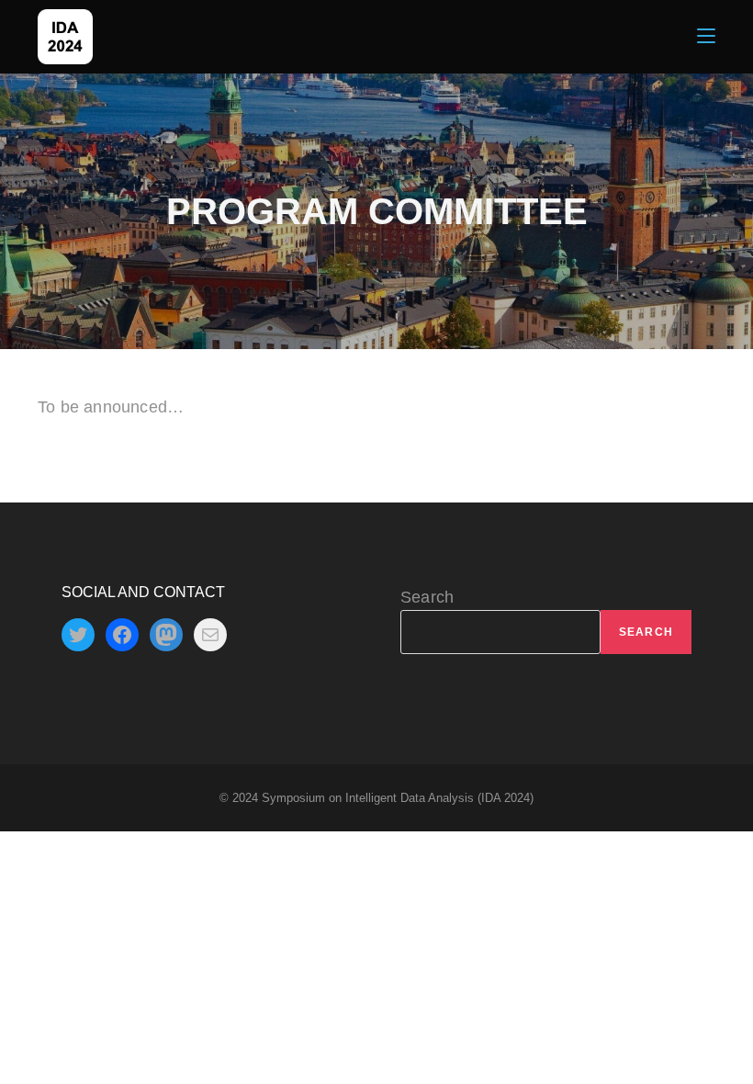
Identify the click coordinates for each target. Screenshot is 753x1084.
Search (427, 597)
